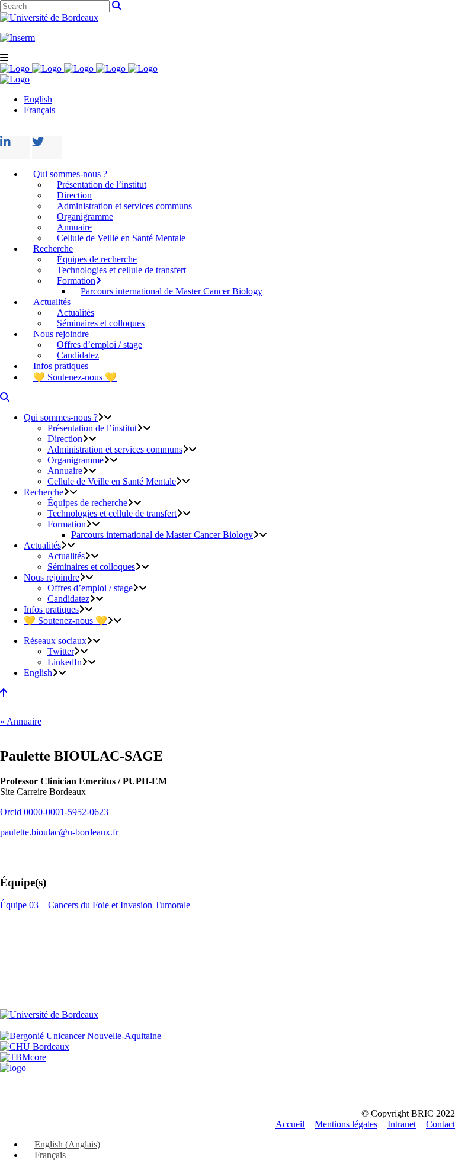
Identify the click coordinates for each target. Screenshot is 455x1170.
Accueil (290, 1124)
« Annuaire (20, 721)
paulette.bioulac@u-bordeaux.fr (59, 832)
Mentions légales (346, 1124)
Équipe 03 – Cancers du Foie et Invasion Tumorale (95, 905)
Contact (440, 1124)
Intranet (401, 1124)
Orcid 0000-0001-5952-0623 (54, 812)
